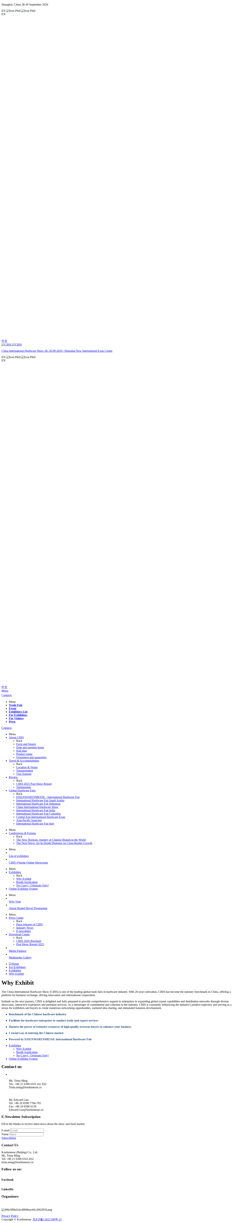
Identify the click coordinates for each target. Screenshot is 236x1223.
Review (13, 777)
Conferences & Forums (22, 833)
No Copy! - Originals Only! (32, 1055)
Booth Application (27, 1052)
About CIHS (16, 737)
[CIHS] (118, 344)
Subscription (8, 1137)
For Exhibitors (18, 715)
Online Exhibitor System (23, 888)
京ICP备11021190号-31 (47, 1219)
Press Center (16, 917)
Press (12, 721)
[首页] (14, 963)
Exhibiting (15, 872)
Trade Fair (15, 705)
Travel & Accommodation (24, 760)
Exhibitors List (18, 711)
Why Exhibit (16, 973)
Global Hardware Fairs (22, 790)
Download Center (19, 934)
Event (12, 708)
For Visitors (16, 718)
